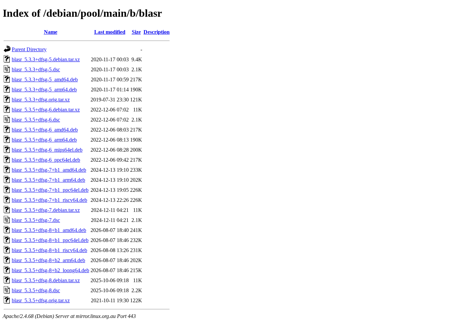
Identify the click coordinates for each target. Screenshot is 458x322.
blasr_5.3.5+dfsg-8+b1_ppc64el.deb (50, 240)
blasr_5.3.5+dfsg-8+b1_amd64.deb (49, 230)
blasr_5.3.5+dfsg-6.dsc (36, 120)
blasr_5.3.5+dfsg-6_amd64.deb (45, 130)
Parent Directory (29, 49)
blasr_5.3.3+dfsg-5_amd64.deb (45, 79)
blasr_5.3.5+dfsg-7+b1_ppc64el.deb (50, 190)
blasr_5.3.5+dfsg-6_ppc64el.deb (46, 160)
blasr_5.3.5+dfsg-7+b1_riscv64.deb (49, 200)
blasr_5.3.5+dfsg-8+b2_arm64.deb (48, 260)
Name (50, 32)
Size (136, 32)
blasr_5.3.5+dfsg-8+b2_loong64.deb (50, 270)
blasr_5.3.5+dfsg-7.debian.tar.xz (46, 210)
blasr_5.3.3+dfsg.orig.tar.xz (41, 99)
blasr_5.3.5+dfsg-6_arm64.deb (44, 140)
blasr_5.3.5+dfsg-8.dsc (36, 290)
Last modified (109, 32)
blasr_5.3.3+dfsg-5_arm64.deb (44, 89)
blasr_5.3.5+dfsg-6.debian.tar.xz (46, 109)
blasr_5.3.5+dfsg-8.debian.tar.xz (46, 280)
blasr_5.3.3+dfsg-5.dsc (36, 69)
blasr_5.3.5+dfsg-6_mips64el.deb (47, 150)
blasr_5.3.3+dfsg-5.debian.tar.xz (46, 59)
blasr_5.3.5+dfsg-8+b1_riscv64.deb (49, 250)
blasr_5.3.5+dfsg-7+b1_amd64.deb (49, 170)
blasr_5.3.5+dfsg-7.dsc (36, 220)
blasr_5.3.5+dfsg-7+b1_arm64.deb (48, 180)
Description (157, 32)
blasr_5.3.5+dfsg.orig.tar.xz (41, 300)
